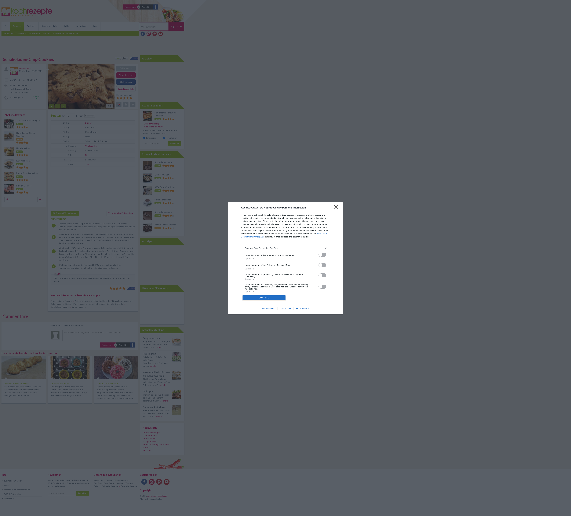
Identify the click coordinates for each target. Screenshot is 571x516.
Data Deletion (268, 308)
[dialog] (285, 258)
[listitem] (285, 248)
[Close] (337, 208)
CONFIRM (264, 298)
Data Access (285, 308)
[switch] (322, 255)
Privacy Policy (302, 308)
